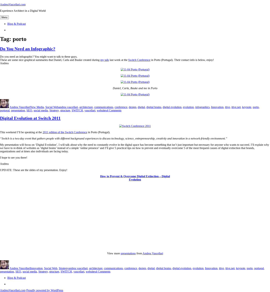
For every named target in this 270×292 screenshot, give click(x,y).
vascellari (89, 110)
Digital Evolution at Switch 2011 (30, 118)
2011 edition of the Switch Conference (65, 132)
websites (102, 110)
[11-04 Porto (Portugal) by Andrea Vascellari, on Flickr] (135, 69)
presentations (128, 253)
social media (41, 110)
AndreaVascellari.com (13, 4)
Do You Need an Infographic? (27, 48)
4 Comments (114, 110)
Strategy (54, 110)
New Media (37, 107)
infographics (202, 107)
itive (227, 107)
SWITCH (77, 110)
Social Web (52, 107)
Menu (4, 17)
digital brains (153, 107)
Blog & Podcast (16, 23)
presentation (18, 110)
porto (256, 107)
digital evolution (172, 107)
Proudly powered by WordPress (44, 290)
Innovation (217, 107)
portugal (5, 110)
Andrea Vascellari (20, 107)
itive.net (236, 107)
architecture (86, 107)
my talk (104, 59)
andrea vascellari (68, 107)
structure (65, 110)
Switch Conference (139, 59)
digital (141, 107)
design (132, 107)
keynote (246, 107)
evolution (188, 107)
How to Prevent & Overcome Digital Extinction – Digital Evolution (135, 178)
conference (121, 107)
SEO (29, 110)
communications (103, 107)
